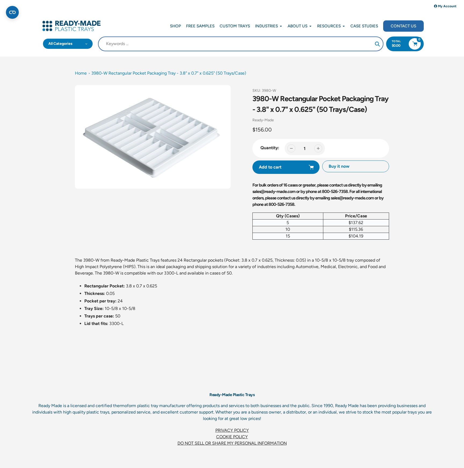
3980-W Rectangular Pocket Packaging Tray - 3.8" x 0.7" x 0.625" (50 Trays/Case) (168, 73)
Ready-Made (263, 120)
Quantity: (269, 147)
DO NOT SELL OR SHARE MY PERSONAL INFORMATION (232, 443)
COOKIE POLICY (232, 436)
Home (81, 73)
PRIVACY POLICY (232, 430)
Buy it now (339, 166)
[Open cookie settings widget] (12, 12)
